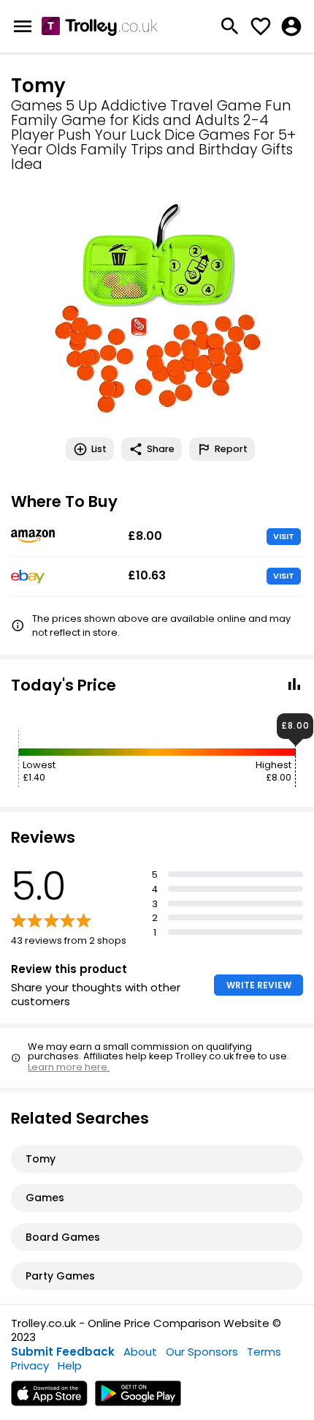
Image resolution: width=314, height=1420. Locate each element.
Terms (264, 1351)
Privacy (30, 1365)
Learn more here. (69, 1067)
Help (70, 1365)
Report (231, 449)
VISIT (283, 536)
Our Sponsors (202, 1351)
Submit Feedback (63, 1351)
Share (161, 449)
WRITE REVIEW (258, 985)
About (140, 1351)
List (99, 449)
